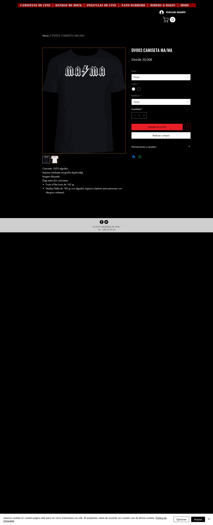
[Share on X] (146, 157)
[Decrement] (134, 115)
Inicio (45, 35)
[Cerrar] (209, 519)
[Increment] (144, 115)
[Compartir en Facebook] (134, 157)
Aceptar (198, 519)
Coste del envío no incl (142, 64)
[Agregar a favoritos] (187, 127)
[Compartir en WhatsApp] (140, 157)
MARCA (136, 95)
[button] (170, 19)
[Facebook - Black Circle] (102, 222)
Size (134, 71)
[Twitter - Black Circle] (106, 222)
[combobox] (161, 77)
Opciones (181, 519)
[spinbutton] (139, 115)
